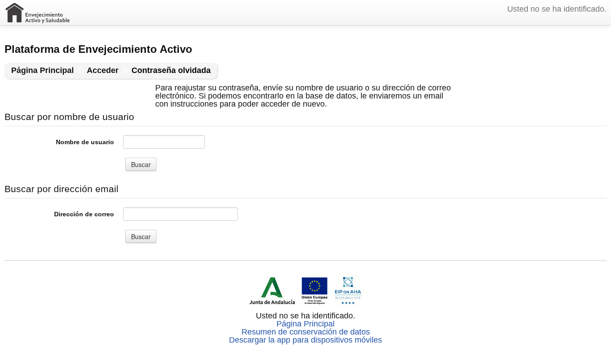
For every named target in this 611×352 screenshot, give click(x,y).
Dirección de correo (84, 214)
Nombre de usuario (85, 142)
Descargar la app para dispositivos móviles (305, 339)
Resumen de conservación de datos (306, 331)
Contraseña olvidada (171, 70)
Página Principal (305, 323)
